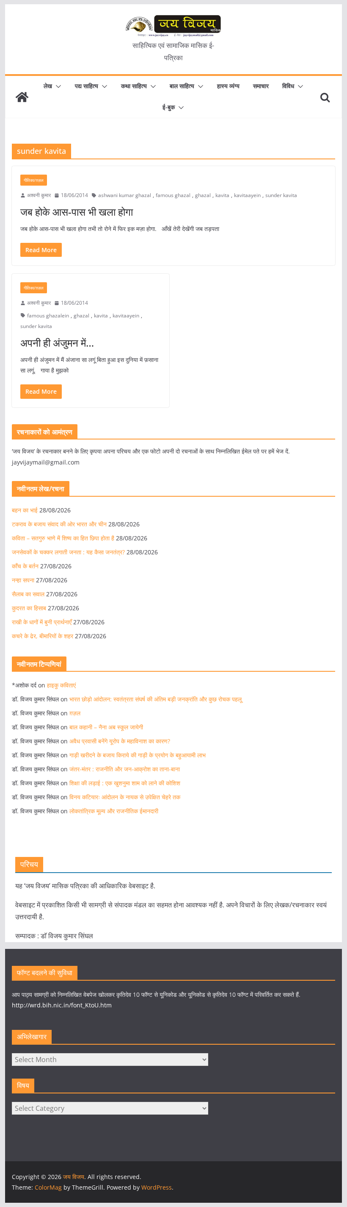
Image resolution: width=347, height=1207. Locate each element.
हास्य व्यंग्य (228, 86)
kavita (222, 195)
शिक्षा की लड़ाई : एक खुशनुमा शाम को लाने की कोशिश (124, 783)
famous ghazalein (48, 315)
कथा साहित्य (134, 86)
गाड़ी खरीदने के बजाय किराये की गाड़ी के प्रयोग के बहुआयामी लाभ (137, 755)
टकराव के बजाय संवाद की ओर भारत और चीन (59, 524)
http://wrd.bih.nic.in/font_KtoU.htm (62, 1005)
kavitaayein (247, 195)
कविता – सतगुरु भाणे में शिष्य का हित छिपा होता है (63, 538)
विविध (288, 86)
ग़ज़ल (74, 713)
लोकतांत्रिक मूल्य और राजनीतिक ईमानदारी (113, 811)
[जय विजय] (22, 97)
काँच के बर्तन (25, 566)
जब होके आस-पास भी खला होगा (76, 212)
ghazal (203, 195)
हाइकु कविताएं (61, 685)
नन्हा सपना (23, 580)
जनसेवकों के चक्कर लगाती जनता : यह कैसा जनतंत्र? (68, 552)
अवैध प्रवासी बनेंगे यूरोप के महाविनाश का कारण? (119, 741)
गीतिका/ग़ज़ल (34, 180)
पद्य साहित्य (86, 86)
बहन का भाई (25, 510)
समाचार (261, 86)
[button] (56, 86)
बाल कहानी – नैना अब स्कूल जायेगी (106, 727)
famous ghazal (173, 195)
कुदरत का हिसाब (29, 608)
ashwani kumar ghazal (124, 195)
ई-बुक (168, 107)
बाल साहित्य (182, 86)
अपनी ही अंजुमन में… (57, 343)
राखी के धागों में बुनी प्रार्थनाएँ (42, 622)
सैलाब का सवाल (28, 594)
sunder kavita (281, 195)
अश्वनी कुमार (39, 195)
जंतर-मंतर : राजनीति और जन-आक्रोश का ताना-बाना (124, 769)
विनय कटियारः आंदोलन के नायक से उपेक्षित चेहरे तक (124, 797)
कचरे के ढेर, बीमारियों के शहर (42, 636)
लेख (48, 86)
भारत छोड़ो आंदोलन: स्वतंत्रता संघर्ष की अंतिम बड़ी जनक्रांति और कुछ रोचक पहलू (155, 699)
